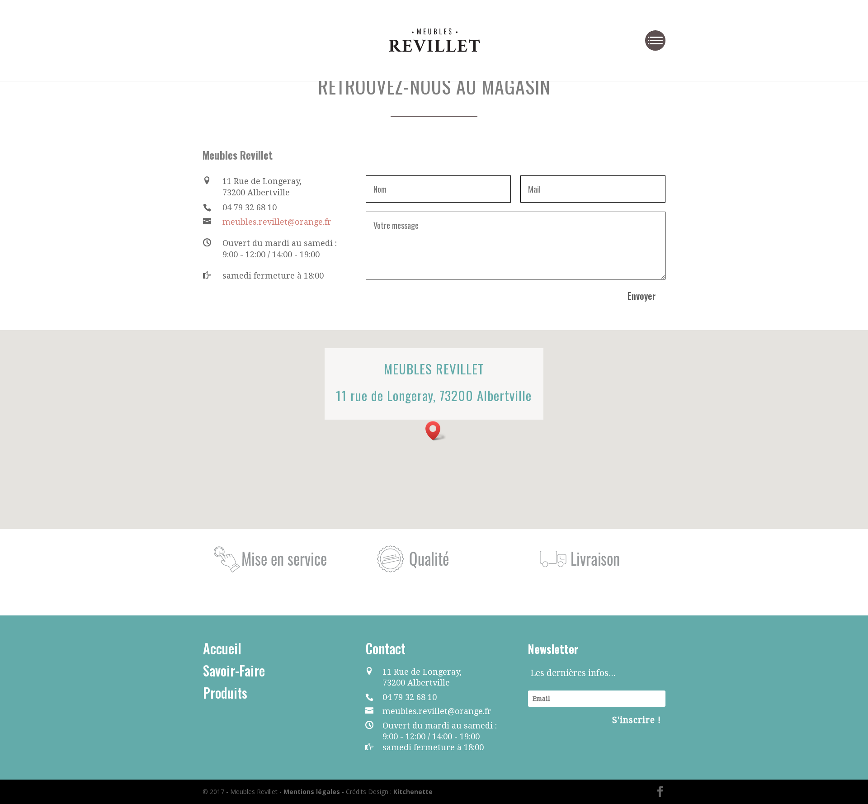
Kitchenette (413, 791)
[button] (435, 430)
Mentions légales (311, 791)
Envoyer (641, 296)
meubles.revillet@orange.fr (276, 222)
